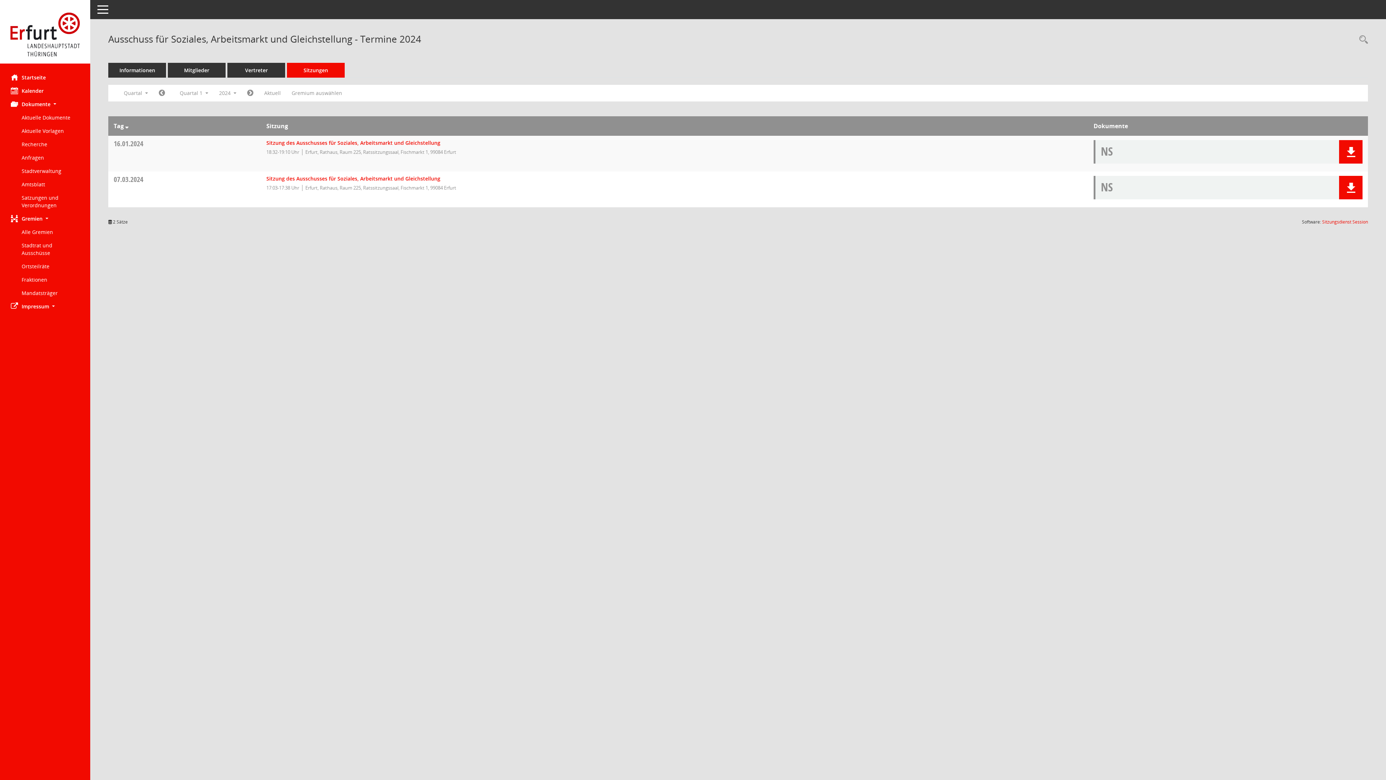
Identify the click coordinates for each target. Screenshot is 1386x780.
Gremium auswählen (317, 93)
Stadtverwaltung (41, 171)
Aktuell (272, 93)
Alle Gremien (37, 232)
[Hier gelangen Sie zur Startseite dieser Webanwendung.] (45, 34)
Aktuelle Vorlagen (43, 130)
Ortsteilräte (35, 266)
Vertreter (256, 70)
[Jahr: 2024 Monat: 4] (250, 93)
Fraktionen (34, 279)
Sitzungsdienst (1345, 222)
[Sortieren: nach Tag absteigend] (126, 126)
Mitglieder (196, 70)
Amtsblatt (33, 184)
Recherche (34, 144)
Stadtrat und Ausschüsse (37, 249)
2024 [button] (225, 93)
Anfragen (33, 157)
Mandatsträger (40, 293)
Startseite (34, 77)
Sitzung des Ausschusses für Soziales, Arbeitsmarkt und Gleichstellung (353, 142)
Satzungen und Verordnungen (40, 201)
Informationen (137, 70)
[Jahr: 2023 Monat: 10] (161, 93)
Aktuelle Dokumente (46, 117)
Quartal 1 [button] (192, 93)
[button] (45, 104)
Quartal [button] (134, 93)
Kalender (33, 90)
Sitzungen (316, 70)
